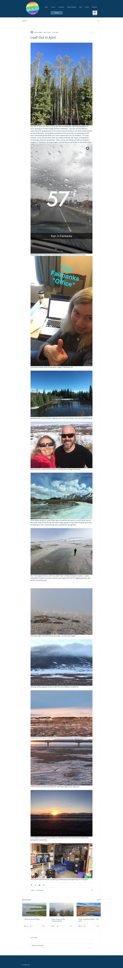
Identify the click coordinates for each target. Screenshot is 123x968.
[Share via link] (43, 885)
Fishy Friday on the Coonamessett (58, 920)
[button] (98, 20)
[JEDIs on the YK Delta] (34, 909)
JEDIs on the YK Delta (32, 919)
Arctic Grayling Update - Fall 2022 (88, 920)
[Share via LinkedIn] (39, 885)
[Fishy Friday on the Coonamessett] (61, 909)
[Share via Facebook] (31, 885)
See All (99, 899)
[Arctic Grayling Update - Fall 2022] (89, 909)
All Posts (24, 21)
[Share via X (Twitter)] (35, 885)
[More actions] (91, 32)
